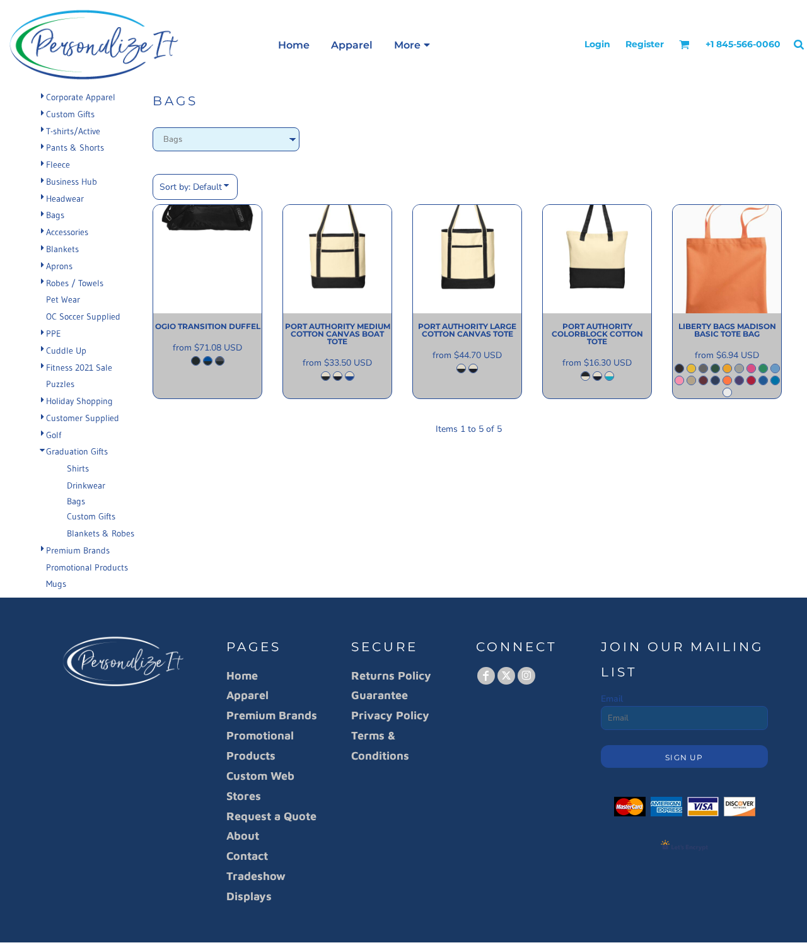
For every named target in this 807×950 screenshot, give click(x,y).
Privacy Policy (390, 715)
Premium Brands (78, 550)
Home (242, 675)
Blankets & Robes (100, 533)
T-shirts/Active (73, 131)
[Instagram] (526, 676)
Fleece (58, 164)
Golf (53, 435)
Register (644, 44)
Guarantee (379, 695)
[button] (684, 44)
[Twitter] (506, 676)
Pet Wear (63, 299)
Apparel (247, 695)
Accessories (67, 232)
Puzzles (60, 384)
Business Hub (71, 181)
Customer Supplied (82, 418)
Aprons (59, 266)
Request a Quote (271, 816)
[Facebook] (486, 676)
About (242, 835)
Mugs (56, 583)
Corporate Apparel (80, 97)
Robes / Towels (74, 283)
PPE (53, 333)
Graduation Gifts (77, 451)
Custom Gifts (70, 114)
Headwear (65, 198)
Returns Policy (391, 675)
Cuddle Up (66, 350)
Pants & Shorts (75, 147)
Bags (55, 215)
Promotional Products (87, 567)
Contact (247, 855)
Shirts (78, 468)
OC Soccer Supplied (83, 316)
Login (597, 44)
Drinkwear (86, 485)
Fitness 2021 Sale (79, 367)
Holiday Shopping (79, 401)
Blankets (62, 249)
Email (612, 699)
